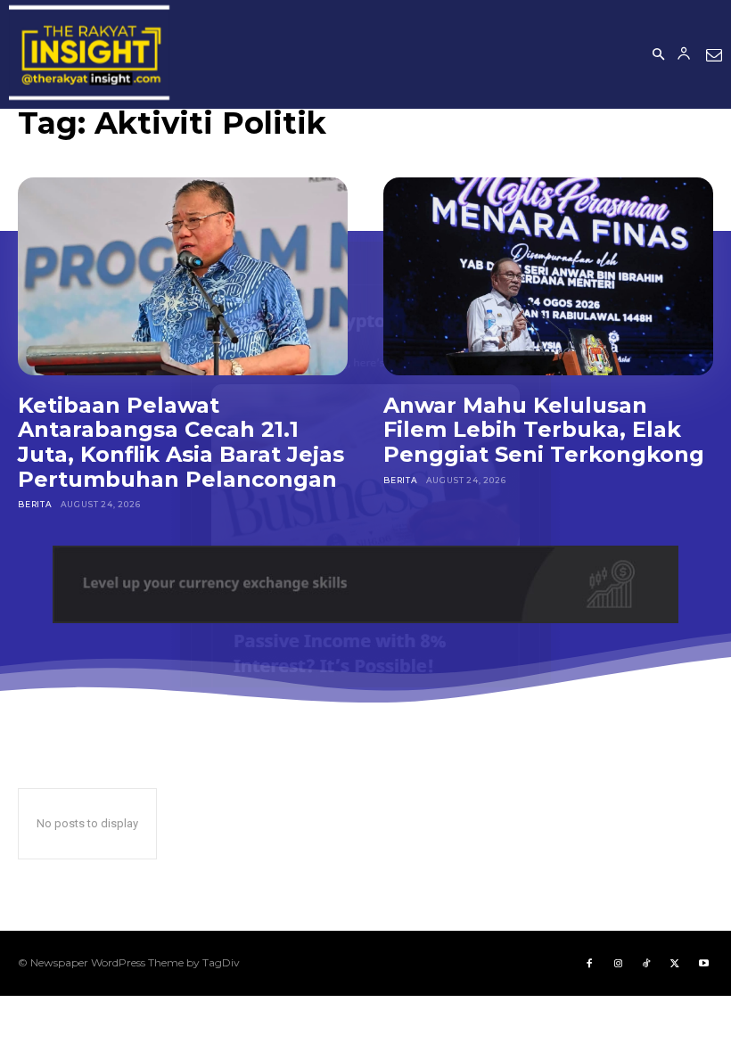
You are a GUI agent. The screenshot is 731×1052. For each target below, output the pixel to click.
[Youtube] (703, 963)
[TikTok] (646, 963)
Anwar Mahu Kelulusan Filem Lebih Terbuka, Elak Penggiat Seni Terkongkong (543, 429)
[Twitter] (675, 963)
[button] (658, 55)
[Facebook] (589, 963)
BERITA (35, 504)
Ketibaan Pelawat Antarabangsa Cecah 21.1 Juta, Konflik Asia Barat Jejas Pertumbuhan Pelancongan (181, 442)
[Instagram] (618, 963)
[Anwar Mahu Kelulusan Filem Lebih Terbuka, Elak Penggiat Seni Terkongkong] (548, 276)
